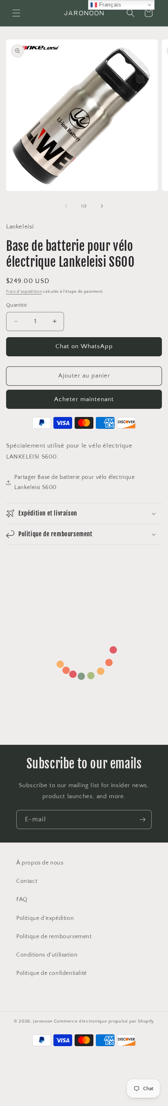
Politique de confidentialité (51, 973)
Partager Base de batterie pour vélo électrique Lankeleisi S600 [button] (74, 482)
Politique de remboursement (54, 936)
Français (109, 5)
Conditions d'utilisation (46, 955)
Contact (26, 881)
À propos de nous (40, 863)
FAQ (22, 899)
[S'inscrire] (142, 819)
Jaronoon (43, 1021)
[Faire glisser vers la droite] (102, 206)
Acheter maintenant (84, 399)
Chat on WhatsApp (84, 346)
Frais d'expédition (24, 292)
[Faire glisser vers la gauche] (66, 206)
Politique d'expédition (45, 918)
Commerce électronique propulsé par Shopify (104, 1021)
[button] (16, 13)
